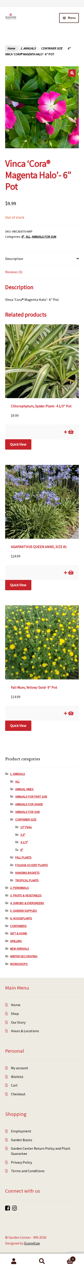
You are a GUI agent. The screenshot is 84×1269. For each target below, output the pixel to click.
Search (42, 1261)
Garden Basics (21, 1140)
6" (69, 48)
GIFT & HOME (18, 933)
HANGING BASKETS (27, 873)
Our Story (18, 1022)
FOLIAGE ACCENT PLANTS (31, 865)
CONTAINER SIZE (51, 48)
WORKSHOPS (19, 964)
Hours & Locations (25, 1031)
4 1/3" (24, 842)
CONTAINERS (18, 926)
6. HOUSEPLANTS (21, 918)
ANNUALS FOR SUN (44, 237)
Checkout (18, 1094)
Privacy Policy (21, 1162)
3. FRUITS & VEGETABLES (26, 895)
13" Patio (26, 827)
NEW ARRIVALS (19, 949)
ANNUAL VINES (24, 789)
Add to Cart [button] (70, 431)
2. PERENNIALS (19, 888)
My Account (14, 1261)
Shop (15, 1013)
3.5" (22, 835)
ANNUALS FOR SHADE (29, 804)
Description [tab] (14, 258)
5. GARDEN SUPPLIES (23, 911)
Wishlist (17, 1076)
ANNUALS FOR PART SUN (31, 796)
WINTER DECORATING (23, 956)
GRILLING (16, 941)
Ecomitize (32, 1243)
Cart (14, 1085)
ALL (28, 237)
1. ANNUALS (28, 48)
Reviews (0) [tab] (13, 272)
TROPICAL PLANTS (27, 880)
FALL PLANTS (23, 857)
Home (11, 48)
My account (19, 1068)
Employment (21, 1131)
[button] (72, 73)
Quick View (18, 444)
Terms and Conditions (28, 1171)
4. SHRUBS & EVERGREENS (27, 903)
